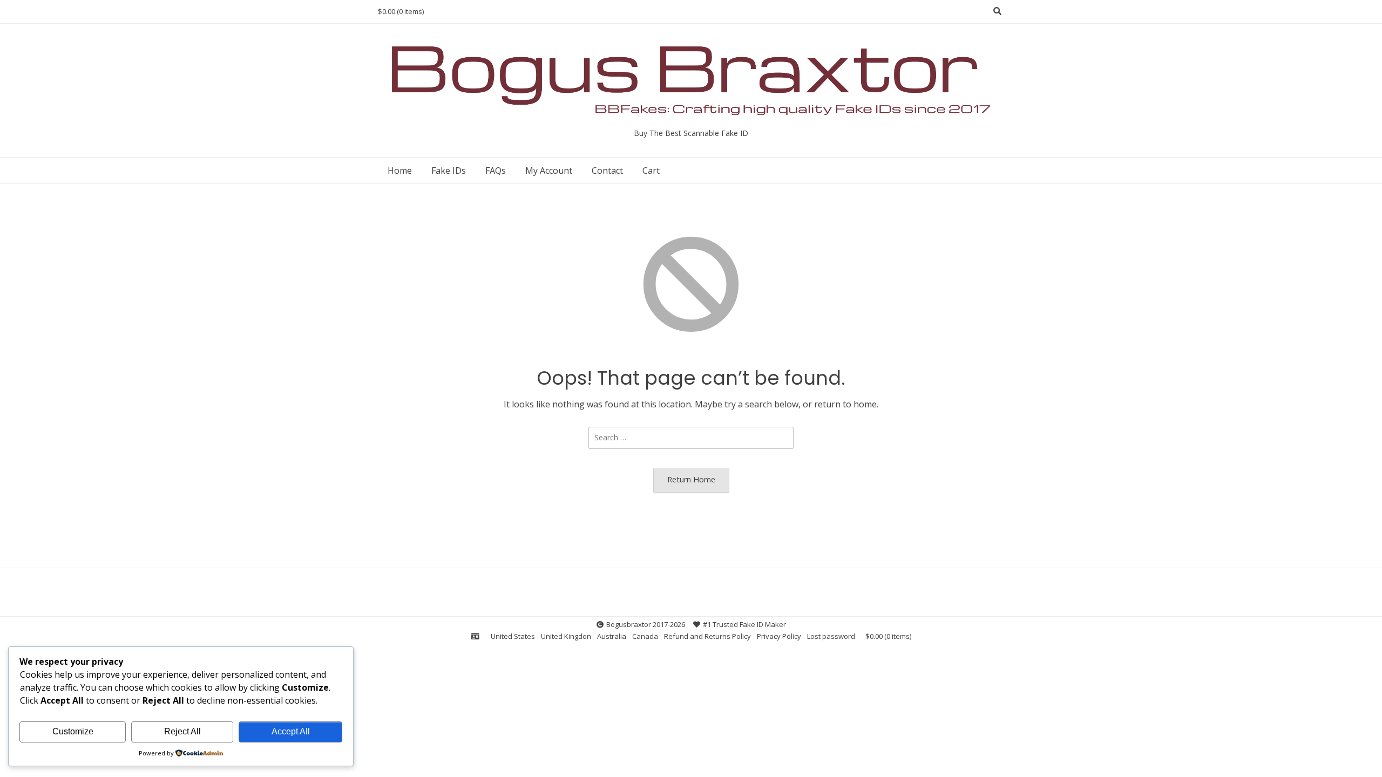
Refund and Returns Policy (707, 636)
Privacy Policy (779, 636)
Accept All (291, 731)
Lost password (831, 636)
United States (513, 636)
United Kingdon (566, 636)
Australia (611, 636)
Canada (645, 636)
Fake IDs (448, 170)
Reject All (182, 731)
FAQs (495, 170)
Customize (72, 731)
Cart (651, 170)
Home (400, 170)
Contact (607, 170)
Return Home (691, 479)
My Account (548, 170)
